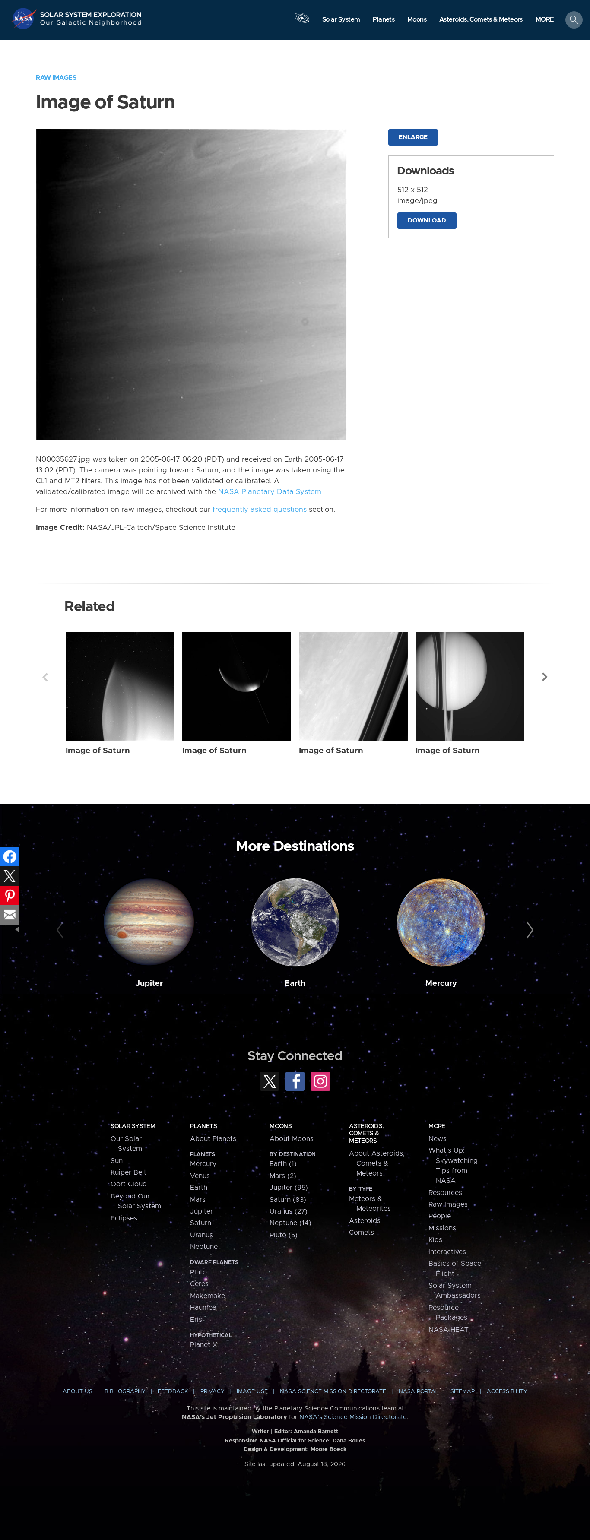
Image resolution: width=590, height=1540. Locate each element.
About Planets (213, 1138)
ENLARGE (413, 137)
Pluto (198, 1272)
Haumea (203, 1307)
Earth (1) (283, 1163)
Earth (295, 983)
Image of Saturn (98, 751)
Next (545, 677)
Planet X (203, 1344)
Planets (203, 1126)
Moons (281, 1126)
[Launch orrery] (302, 22)
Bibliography (125, 1391)
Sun (117, 1160)
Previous (44, 677)
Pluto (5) (284, 1235)
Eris (196, 1319)
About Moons (292, 1138)
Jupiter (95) (289, 1187)
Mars (198, 1199)
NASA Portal (418, 1391)
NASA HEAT (448, 1329)
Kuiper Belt (128, 1172)
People (439, 1216)
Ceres (199, 1283)
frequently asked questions (260, 509)
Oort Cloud (129, 1184)
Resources (445, 1192)
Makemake (207, 1296)
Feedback (173, 1391)
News (437, 1138)
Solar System (133, 1126)
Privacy (212, 1391)
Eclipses (124, 1218)
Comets (361, 1232)
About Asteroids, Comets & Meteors (377, 1163)
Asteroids (365, 1220)
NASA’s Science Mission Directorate (353, 1417)
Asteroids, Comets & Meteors (366, 1133)
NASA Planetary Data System (269, 491)
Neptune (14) (290, 1223)
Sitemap (462, 1391)
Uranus (201, 1235)
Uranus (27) (289, 1211)
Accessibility (507, 1391)
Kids (435, 1239)
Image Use (252, 1391)
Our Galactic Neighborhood (91, 25)
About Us (77, 1391)
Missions (442, 1228)
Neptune (204, 1246)
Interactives (447, 1251)
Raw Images (56, 78)
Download (427, 221)
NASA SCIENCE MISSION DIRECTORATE (333, 1391)
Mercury (441, 983)
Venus (200, 1175)
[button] (545, 20)
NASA (25, 18)
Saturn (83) (288, 1199)
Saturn (200, 1223)
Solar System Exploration (91, 12)
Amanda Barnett (316, 1432)
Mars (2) (283, 1175)
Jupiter (149, 983)
